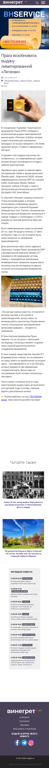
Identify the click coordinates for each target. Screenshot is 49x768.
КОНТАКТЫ (25, 721)
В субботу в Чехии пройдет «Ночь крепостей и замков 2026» (24, 618)
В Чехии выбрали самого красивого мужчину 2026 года (23, 582)
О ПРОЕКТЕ (24, 717)
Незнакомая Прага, (12, 80)
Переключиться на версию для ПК (25, 764)
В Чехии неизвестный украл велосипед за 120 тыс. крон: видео (24, 638)
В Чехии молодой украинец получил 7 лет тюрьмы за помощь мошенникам (22, 606)
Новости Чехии (29, 635)
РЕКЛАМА (24, 725)
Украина (26, 602)
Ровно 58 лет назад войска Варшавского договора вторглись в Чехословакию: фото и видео (23, 504)
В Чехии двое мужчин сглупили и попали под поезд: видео (24, 628)
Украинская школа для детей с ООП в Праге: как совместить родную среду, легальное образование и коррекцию (23, 663)
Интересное (27, 578)
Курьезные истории (19, 591)
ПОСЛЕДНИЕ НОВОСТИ (21, 572)
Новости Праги (28, 624)
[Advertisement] (24, 431)
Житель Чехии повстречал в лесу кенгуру (24, 595)
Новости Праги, (26, 80)
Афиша (25, 614)
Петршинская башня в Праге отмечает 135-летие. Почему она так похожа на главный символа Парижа (23, 553)
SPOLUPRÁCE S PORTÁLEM (24, 729)
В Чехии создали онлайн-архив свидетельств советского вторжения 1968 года (23, 650)
